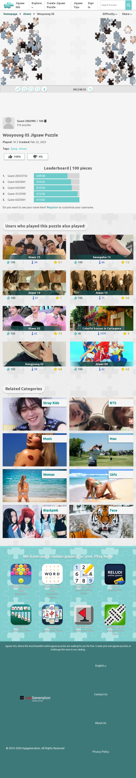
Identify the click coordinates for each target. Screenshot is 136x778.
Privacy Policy (101, 751)
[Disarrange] (38, 89)
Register (52, 207)
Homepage (10, 13)
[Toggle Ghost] (25, 89)
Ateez (27, 13)
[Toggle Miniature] (18, 89)
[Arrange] (31, 89)
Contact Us (100, 694)
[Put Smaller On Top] (45, 89)
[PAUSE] (91, 89)
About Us (100, 722)
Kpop (14, 148)
